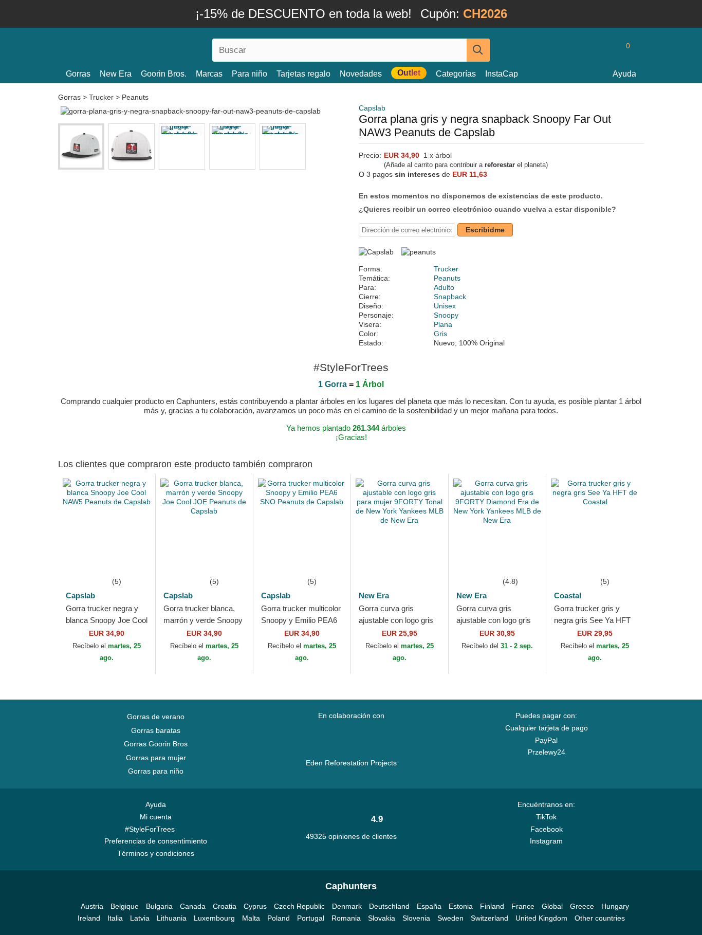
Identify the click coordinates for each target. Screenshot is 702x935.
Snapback (450, 296)
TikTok (546, 817)
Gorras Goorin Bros (156, 744)
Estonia (461, 906)
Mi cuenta (156, 817)
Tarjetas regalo (303, 73)
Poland (278, 918)
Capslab (372, 108)
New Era (116, 73)
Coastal (567, 595)
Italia (115, 918)
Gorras (78, 73)
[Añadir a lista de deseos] (132, 559)
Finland (492, 906)
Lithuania (172, 918)
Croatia (224, 906)
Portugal (310, 918)
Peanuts (135, 97)
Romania (346, 918)
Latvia (140, 918)
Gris (440, 333)
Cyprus (255, 906)
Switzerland (489, 918)
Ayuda (624, 73)
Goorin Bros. (164, 73)
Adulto (444, 287)
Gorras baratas (155, 730)
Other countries (600, 918)
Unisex (445, 306)
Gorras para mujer (156, 758)
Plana (443, 324)
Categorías (456, 73)
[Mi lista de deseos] (605, 50)
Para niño (249, 73)
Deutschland (389, 906)
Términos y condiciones (155, 853)
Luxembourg (214, 918)
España (429, 906)
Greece (582, 906)
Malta (251, 918)
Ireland (89, 918)
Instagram (546, 841)
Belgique (124, 906)
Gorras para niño (155, 771)
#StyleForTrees (152, 829)
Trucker (101, 97)
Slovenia (416, 918)
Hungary (615, 906)
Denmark (347, 906)
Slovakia (381, 918)
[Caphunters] (156, 48)
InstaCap (501, 73)
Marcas (209, 73)
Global (552, 906)
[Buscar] (478, 50)
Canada (193, 906)
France (522, 906)
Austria (92, 906)
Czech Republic (299, 906)
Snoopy (446, 315)
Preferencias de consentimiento (155, 841)
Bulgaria (159, 906)
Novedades (361, 73)
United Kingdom (541, 918)
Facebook (546, 829)
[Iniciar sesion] (585, 50)
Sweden (450, 918)
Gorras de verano (155, 716)
